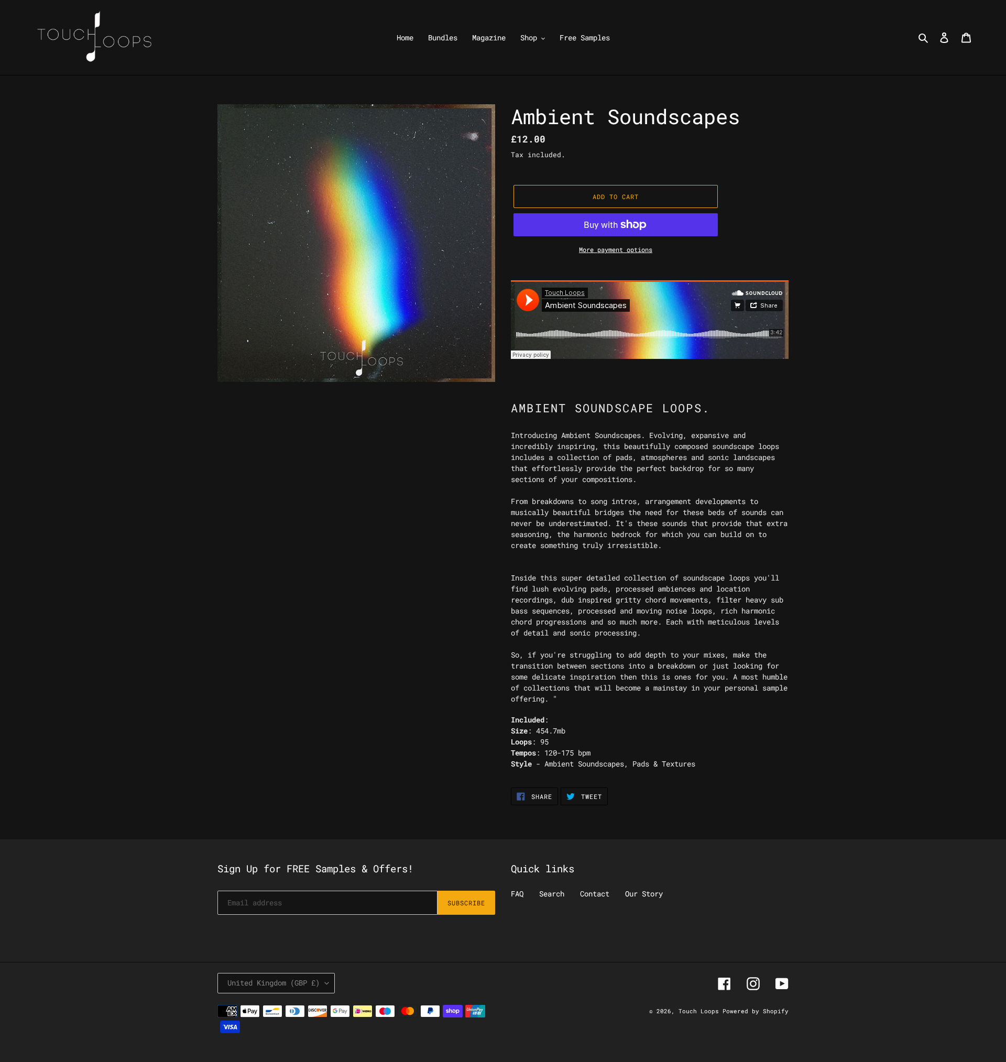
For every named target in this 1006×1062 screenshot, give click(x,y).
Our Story (644, 894)
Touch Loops (701, 1011)
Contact (594, 894)
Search (551, 894)
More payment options (615, 249)
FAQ (517, 894)
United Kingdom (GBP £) (273, 983)
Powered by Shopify (756, 1011)
